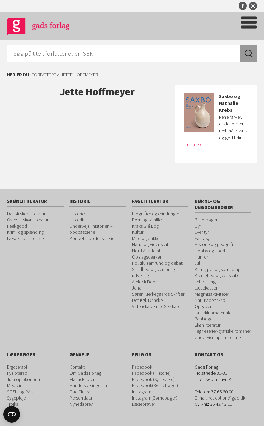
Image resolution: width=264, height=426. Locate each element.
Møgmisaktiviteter (212, 294)
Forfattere (44, 75)
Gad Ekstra (79, 392)
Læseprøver (143, 404)
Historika (78, 220)
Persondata (80, 398)
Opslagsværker (146, 257)
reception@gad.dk (227, 398)
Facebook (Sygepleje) (153, 379)
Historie (77, 213)
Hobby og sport (210, 251)
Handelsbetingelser (88, 385)
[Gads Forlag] (38, 28)
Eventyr (202, 232)
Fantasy (202, 238)
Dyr (198, 226)
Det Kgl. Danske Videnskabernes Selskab (155, 303)
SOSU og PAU (20, 392)
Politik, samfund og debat (157, 263)
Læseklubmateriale (25, 238)
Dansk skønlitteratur (26, 213)
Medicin (14, 385)
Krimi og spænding (25, 232)
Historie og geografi (214, 244)
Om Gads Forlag (85, 373)
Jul (197, 263)
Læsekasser (206, 288)
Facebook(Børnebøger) (155, 385)
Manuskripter (82, 379)
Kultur (137, 232)
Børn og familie (147, 220)
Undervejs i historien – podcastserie (91, 229)
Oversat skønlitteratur (27, 220)
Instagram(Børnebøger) (154, 398)
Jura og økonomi (23, 379)
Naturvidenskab (210, 300)
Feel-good (17, 226)
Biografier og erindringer (155, 213)
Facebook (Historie (150, 373)
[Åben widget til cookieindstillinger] (11, 414)
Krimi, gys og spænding (217, 269)
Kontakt (77, 367)
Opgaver (203, 306)
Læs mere (193, 144)
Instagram (253, 6)
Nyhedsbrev (81, 404)
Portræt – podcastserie (91, 238)
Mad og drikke (146, 238)
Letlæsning (205, 281)
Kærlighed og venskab (216, 275)
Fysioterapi (18, 373)
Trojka (13, 404)
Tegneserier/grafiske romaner (223, 331)
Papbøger (204, 319)
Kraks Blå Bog (145, 226)
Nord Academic (147, 251)
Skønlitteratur (207, 325)
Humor (201, 257)
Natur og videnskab (151, 244)
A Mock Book (144, 281)
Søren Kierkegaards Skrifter (158, 294)
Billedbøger (206, 220)
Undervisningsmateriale (218, 337)
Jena (136, 288)
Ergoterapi (17, 367)
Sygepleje (16, 398)
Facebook (243, 6)
